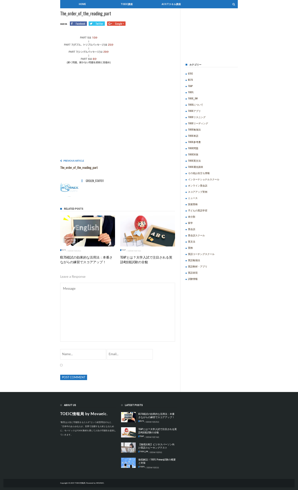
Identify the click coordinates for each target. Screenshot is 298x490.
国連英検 (193, 204)
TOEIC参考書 (194, 142)
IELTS (63, 250)
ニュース (193, 198)
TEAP (123, 250)
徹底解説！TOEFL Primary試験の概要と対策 (157, 461)
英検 (190, 247)
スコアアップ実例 (197, 191)
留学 (190, 223)
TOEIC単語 (193, 135)
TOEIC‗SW (193, 98)
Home (82, 4)
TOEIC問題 (193, 148)
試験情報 (193, 279)
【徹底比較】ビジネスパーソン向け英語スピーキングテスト (156, 445)
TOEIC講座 (127, 4)
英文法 (191, 241)
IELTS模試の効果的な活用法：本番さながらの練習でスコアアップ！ (86, 259)
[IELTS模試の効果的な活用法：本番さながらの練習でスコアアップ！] (87, 231)
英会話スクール (196, 235)
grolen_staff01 (95, 181)
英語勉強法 (194, 260)
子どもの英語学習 (197, 210)
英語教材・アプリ (197, 266)
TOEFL (191, 92)
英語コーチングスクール (201, 254)
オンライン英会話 (197, 185)
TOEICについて (195, 104)
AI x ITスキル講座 (171, 4)
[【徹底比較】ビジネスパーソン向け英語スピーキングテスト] (128, 447)
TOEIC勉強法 (194, 129)
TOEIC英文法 (194, 160)
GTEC (190, 73)
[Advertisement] (118, 113)
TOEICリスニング (197, 117)
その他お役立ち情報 (199, 173)
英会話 (191, 229)
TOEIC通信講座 (195, 167)
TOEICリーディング (198, 123)
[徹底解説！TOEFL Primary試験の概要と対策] (128, 463)
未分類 (191, 216)
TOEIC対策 (193, 154)
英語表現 (193, 272)
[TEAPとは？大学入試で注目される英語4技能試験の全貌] (147, 231)
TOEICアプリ (194, 111)
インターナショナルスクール (203, 179)
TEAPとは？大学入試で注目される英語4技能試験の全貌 (146, 259)
